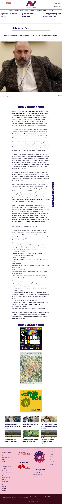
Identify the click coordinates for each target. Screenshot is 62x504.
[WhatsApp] (49, 461)
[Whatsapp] (21, 107)
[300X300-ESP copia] (31, 401)
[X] (28, 107)
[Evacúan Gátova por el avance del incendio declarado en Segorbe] (13, 433)
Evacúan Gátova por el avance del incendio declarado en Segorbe (11, 439)
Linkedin (51, 454)
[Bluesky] (34, 107)
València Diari (36, 476)
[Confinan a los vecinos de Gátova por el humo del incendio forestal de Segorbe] (49, 433)
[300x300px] (31, 349)
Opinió (60, 95)
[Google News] (19, 107)
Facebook (52, 451)
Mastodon (52, 464)
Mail (51, 456)
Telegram (52, 457)
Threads (51, 466)
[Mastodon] (32, 107)
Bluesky (51, 462)
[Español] (9, 3)
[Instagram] (23, 107)
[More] (43, 107)
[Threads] (49, 466)
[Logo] (31, 5)
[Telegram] (30, 107)
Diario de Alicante (36, 472)
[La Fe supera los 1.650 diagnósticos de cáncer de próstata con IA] (31, 419)
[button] (2, 3)
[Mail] (49, 456)
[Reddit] (39, 107)
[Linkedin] (36, 107)
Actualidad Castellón (37, 474)
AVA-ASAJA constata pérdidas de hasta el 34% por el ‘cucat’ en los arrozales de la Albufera (52, 15)
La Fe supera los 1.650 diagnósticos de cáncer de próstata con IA (29, 15)
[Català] (7, 3)
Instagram (52, 452)
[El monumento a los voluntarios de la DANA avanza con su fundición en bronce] (13, 419)
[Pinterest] (41, 107)
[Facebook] (25, 107)
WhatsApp (52, 461)
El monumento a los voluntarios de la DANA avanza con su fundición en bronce (10, 15)
